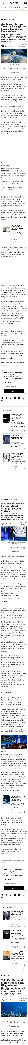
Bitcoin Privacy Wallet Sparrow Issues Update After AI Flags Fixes (18, 953)
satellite (6, 80)
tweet (5, 637)
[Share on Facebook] (14, 68)
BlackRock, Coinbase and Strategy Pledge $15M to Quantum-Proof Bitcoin (17, 438)
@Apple (20, 181)
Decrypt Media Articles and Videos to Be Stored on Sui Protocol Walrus (18, 798)
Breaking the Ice (12, 781)
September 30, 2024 (7, 190)
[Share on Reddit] (17, 68)
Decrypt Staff (9, 523)
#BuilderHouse (13, 584)
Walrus (16, 561)
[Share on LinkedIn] (7, 68)
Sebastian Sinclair (12, 363)
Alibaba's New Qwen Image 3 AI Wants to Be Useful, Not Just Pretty (17, 455)
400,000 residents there (12, 95)
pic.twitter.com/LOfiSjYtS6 (15, 318)
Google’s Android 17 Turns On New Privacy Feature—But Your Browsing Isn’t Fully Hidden (17, 933)
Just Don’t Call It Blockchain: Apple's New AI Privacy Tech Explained (17, 227)
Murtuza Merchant (10, 999)
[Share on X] (4, 68)
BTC (2, 7)
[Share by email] (11, 68)
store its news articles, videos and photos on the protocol (11, 822)
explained (4, 651)
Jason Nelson (9, 46)
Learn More (5, 860)
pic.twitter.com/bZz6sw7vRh (10, 595)
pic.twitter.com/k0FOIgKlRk (10, 184)
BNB (24, 7)
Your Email (7, 382)
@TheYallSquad (14, 316)
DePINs (10, 1033)
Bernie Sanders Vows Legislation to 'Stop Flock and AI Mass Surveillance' (17, 914)
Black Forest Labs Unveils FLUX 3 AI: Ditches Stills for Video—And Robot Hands (16, 417)
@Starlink (13, 302)
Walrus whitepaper (18, 608)
